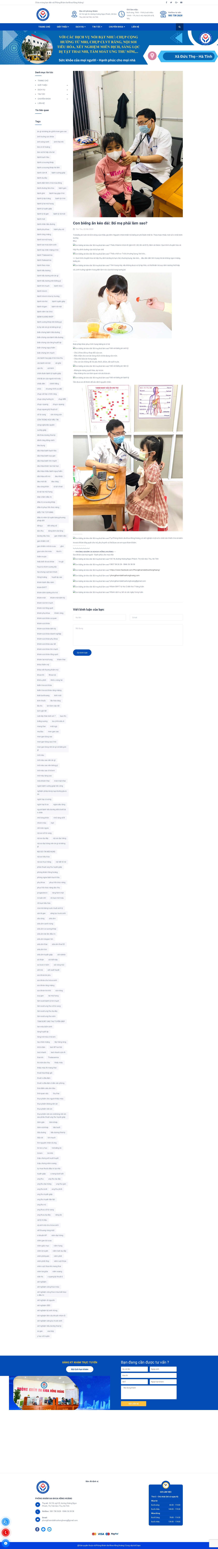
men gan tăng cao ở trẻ (46, 742)
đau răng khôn (43, 487)
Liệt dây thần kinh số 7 (46, 716)
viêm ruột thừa (60, 1261)
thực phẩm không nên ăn (47, 1104)
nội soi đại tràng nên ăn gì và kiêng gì (51, 844)
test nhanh (41, 1052)
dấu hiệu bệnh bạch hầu (47, 451)
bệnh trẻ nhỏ (42, 301)
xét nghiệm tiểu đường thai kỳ (49, 1326)
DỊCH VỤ (80, 27)
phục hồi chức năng (57, 882)
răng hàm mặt (58, 893)
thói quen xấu (42, 1093)
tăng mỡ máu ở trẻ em (46, 1037)
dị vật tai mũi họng (44, 492)
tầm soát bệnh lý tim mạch (48, 1001)
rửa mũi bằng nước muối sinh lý (50, 908)
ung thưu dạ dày (44, 1215)
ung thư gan (61, 1184)
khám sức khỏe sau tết (46, 644)
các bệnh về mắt (44, 363)
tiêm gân (41, 1122)
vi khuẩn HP (42, 1235)
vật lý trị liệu (42, 1220)
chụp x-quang (58, 404)
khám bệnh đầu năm (45, 582)
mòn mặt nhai (60, 781)
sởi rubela (61, 955)
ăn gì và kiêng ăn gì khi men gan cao (52, 131)
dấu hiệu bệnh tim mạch (47, 461)
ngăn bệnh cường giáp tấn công (50, 786)
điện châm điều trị (44, 497)
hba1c (58, 551)
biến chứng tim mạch (45, 353)
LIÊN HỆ (135, 27)
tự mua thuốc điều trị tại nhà (48, 1169)
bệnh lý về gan (43, 214)
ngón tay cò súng (44, 799)
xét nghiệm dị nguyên (46, 1300)
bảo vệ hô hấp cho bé (45, 152)
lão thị (39, 706)
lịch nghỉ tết (42, 711)
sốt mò (40, 970)
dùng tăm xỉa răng (55, 531)
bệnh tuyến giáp (58, 301)
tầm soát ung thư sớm (46, 1016)
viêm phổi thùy (43, 1261)
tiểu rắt (40, 1138)
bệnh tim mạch (43, 286)
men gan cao (53, 732)
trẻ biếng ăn (56, 1148)
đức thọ (40, 531)
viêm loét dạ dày (59, 1251)
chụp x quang (42, 404)
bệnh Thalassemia (44, 255)
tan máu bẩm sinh (44, 1027)
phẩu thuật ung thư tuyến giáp (49, 867)
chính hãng (54, 384)
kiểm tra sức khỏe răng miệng (49, 690)
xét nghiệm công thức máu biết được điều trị (51, 1293)
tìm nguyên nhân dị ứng (47, 1143)
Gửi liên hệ (134, 1404)
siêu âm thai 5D (58, 944)
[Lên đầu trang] (203, 1541)
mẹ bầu (40, 732)
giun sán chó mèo (44, 551)
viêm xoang (57, 1271)
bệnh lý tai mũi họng (45, 204)
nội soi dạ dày (42, 838)
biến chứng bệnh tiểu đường (48, 332)
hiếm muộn (41, 557)
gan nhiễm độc (60, 536)
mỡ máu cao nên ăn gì (46, 760)
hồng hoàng (42, 577)
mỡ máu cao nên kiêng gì (47, 765)
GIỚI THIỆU (62, 27)
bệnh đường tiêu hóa (45, 188)
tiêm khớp (53, 1122)
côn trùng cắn (56, 415)
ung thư (40, 1179)
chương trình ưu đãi (54, 389)
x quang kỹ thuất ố (55, 1277)
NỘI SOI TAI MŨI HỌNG (46, 852)
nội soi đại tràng (59, 838)
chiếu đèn (41, 384)
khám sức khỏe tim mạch (47, 649)
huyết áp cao (57, 577)
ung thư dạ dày (54, 1179)
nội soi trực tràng (44, 862)
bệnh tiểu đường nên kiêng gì (49, 281)
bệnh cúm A (42, 173)
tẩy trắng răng (60, 1042)
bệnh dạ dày (42, 178)
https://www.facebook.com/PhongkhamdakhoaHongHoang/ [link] (135, 570)
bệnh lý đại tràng (44, 198)
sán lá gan (41, 913)
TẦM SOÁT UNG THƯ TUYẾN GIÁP (51, 1021)
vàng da (58, 1215)
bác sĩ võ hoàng (43, 147)
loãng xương (42, 721)
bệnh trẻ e (58, 286)
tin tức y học (42, 1148)
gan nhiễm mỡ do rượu (46, 546)
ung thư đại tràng (44, 1184)
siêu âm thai (42, 944)
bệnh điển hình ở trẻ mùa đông (49, 183)
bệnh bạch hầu (43, 157)
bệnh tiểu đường (43, 270)
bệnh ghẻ (41, 193)
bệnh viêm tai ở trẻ (44, 312)
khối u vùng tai (57, 680)
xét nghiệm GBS (43, 1305)
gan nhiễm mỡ (43, 541)
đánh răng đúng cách (45, 440)
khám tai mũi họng (44, 660)
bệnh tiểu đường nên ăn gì (47, 276)
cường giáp (41, 430)
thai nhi (40, 1057)
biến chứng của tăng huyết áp (49, 342)
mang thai (41, 726)
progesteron (42, 893)
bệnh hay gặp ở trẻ (56, 193)
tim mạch (52, 1138)
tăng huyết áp (42, 1032)
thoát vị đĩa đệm (43, 1078)
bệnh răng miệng (44, 234)
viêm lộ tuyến (42, 1251)
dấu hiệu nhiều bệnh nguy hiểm (49, 471)
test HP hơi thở (56, 1047)
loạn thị (63, 716)
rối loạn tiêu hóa (43, 903)
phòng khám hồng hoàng (47, 872)
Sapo (138, 1545)
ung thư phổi (57, 1189)
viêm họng (58, 1246)
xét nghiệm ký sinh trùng (47, 1310)
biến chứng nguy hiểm (46, 348)
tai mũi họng (53, 996)
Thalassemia (53, 1057)
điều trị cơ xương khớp (46, 502)
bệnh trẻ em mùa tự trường (48, 296)
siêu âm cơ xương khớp (46, 929)
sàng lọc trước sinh (58, 913)
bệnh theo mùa (43, 265)
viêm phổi (58, 1256)
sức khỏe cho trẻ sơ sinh (47, 980)
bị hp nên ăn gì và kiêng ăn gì (49, 327)
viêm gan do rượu (44, 1241)
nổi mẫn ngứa (43, 828)
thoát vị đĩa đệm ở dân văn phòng (50, 1083)
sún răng (59, 991)
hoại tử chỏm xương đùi (47, 567)
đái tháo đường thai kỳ (46, 435)
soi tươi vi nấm (43, 965)
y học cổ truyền (43, 1336)
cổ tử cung (41, 415)
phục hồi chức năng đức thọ (48, 888)
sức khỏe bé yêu (44, 975)
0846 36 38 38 (68, 1511)
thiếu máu (58, 1063)
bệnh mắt (41, 219)
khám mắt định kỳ (57, 598)
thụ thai (56, 1093)
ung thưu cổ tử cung (45, 1210)
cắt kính (50, 368)
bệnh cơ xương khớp (45, 162)
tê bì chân (41, 1047)
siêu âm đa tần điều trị (46, 934)
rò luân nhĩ (41, 898)
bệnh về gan (42, 307)
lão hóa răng (55, 701)
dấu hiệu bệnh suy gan (46, 456)
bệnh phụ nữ (59, 229)
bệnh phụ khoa (43, 229)
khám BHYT (42, 587)
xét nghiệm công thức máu (48, 1287)
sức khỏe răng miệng (45, 985)
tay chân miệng (43, 1042)
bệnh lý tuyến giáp (44, 209)
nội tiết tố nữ (61, 862)
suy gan (40, 996)
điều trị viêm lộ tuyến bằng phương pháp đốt (51, 519)
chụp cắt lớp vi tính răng (47, 394)
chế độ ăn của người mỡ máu (49, 379)
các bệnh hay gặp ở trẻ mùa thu (50, 358)
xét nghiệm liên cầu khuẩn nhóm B (51, 1316)
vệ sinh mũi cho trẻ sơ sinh (48, 1225)
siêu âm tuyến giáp (45, 955)
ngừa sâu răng (59, 804)
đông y (40, 526)
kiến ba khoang (43, 695)
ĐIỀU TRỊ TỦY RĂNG (45, 512)
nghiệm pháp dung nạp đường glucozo (52, 792)
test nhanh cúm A (58, 1052)
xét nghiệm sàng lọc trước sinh (49, 1321)
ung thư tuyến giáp (45, 1194)
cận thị (40, 368)
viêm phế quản (43, 1256)
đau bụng (41, 445)
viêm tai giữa (42, 1271)
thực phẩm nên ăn (44, 1109)
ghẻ (61, 546)
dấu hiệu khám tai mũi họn (48, 466)
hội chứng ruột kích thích (47, 572)
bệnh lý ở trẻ (60, 198)
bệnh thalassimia (44, 260)
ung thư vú (41, 1205)
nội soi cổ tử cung (44, 833)
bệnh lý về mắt (59, 214)
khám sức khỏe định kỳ (46, 629)
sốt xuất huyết (53, 970)
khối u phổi (41, 680)
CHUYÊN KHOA (116, 27)
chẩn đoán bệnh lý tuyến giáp (49, 373)
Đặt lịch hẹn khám (79, 1369)
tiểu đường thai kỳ (58, 1132)
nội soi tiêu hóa (43, 857)
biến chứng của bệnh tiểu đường (50, 337)
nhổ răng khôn (43, 818)
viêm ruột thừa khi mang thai (49, 1266)
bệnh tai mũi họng (44, 240)
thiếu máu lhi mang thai (47, 1068)
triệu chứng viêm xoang (47, 1163)
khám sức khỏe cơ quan (47, 618)
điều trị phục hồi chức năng (48, 507)
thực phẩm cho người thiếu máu (50, 1099)
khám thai (61, 660)
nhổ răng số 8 (59, 818)
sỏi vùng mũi (59, 965)
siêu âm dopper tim (45, 939)
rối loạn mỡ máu (57, 898)
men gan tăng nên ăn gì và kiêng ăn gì (51, 748)
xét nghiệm (41, 1282)
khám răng (58, 613)
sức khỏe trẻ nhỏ (44, 991)
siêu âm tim (42, 949)
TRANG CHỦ (44, 27)
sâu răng (40, 918)
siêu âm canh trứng (45, 924)
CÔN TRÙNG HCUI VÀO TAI (48, 420)
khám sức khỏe (43, 623)
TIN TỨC (96, 27)
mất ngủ (53, 726)
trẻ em (40, 1153)
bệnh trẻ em (42, 291)
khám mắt (41, 598)
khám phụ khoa (43, 613)
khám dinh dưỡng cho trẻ (47, 593)
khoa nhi (40, 675)
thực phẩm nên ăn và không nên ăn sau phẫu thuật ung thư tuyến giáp (51, 1115)
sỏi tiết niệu (53, 960)
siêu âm (52, 918)
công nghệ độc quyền (45, 425)
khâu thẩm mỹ (43, 665)
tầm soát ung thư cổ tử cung (49, 1006)
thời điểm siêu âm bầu (46, 1088)
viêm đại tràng (57, 1235)
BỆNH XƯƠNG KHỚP (45, 317)
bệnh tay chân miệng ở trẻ (47, 250)
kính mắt (57, 695)
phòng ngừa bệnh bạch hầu (48, 877)
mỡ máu (40, 755)
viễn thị (40, 1277)
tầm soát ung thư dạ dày (47, 1011)
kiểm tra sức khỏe (44, 685)
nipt (52, 823)
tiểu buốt (56, 1127)
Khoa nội (52, 675)
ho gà (61, 562)
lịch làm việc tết (53, 706)
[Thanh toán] (94, 1534)
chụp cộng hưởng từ (45, 399)
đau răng (55, 482)
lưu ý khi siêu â (58, 721)
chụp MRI (62, 399)
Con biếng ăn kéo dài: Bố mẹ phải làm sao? (110, 223)
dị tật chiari (58, 487)
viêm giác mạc (43, 1246)
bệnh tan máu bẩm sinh (47, 245)
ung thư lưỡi (42, 1189)
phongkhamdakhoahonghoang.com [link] (125, 575)
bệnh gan (62, 188)
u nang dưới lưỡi (57, 1174)
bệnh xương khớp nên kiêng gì (49, 322)
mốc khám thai (43, 781)
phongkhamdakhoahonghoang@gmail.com (60, 1520)
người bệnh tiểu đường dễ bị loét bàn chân (51, 811)
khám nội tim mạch (45, 603)
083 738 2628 (175, 15)
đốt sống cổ (52, 526)
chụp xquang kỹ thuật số (47, 409)
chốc (39, 389)
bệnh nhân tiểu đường (46, 224)
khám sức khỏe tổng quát (47, 654)
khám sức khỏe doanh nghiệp (49, 634)
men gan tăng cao (44, 737)
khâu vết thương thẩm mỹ (47, 670)
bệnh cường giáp (58, 173)
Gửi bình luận (82, 653)
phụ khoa (41, 882)
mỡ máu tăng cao (44, 776)
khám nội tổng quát (45, 608)
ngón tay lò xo (43, 804)
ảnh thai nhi (58, 142)
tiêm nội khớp (42, 1127)
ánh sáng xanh (43, 142)
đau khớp (59, 476)
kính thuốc (41, 701)
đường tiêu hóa (43, 536)
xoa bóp (50, 1331)
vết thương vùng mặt (45, 1230)
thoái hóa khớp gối (44, 1073)
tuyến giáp (41, 1174)
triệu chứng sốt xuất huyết (48, 1158)
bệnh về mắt (57, 307)
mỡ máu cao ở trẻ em (46, 771)
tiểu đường (41, 1132)
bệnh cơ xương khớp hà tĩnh (48, 168)
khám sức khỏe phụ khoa (47, 639)
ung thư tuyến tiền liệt (46, 1199)
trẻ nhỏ (50, 1153)
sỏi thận (40, 960)
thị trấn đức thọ (43, 1063)
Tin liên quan (42, 110)
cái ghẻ (58, 363)
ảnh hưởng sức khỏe (45, 137)
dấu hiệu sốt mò (43, 476)
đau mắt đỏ (42, 482)
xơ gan (40, 1331)
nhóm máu (41, 823)
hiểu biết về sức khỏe (45, 562)
